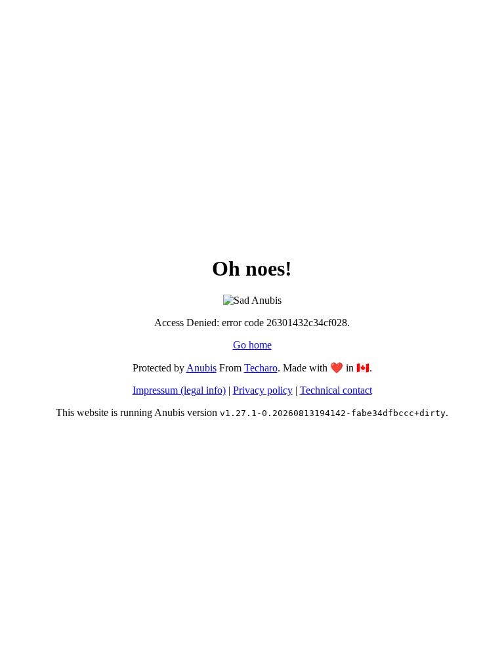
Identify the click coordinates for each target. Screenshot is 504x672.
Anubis (201, 367)
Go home (252, 344)
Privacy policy (263, 390)
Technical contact (336, 390)
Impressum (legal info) (179, 390)
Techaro (261, 367)
